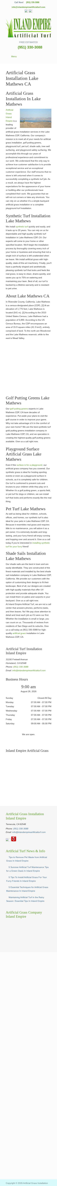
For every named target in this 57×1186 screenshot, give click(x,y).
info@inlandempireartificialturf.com (28, 7)
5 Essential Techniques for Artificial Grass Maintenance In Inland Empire (27, 889)
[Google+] (26, 12)
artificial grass (19, 633)
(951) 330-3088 (32, 2)
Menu (14, 56)
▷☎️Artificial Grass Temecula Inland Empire (28, 27)
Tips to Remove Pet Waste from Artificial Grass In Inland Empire (26, 859)
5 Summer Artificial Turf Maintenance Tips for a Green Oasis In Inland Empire (27, 869)
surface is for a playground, (30, 465)
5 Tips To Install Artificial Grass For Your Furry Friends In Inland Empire (26, 879)
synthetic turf (22, 226)
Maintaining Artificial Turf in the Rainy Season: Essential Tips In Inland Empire (25, 899)
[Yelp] (31, 12)
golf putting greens (19, 408)
